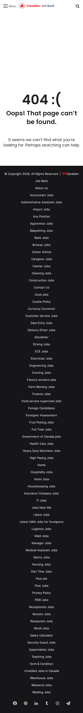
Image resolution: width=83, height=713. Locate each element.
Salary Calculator (41, 635)
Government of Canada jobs (41, 436)
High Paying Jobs (42, 458)
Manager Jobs (41, 543)
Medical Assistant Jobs (42, 550)
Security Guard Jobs (41, 642)
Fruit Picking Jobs (41, 422)
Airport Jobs (41, 209)
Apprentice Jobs (41, 223)
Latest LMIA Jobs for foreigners (41, 521)
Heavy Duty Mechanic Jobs (41, 450)
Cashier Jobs (41, 266)
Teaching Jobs (42, 656)
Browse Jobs (41, 245)
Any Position (41, 216)
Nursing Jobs (41, 564)
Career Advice (41, 252)
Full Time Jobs (42, 429)
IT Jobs (41, 500)
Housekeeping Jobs (41, 486)
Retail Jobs (41, 628)
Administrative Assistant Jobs (41, 202)
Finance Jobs (41, 394)
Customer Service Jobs (41, 316)
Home (41, 465)
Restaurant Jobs (41, 621)
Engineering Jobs (41, 365)
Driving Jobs (41, 344)
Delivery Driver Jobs (41, 330)
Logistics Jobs (41, 529)
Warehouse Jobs (41, 678)
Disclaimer (41, 337)
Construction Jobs (41, 280)
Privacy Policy (41, 592)
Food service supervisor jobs (42, 401)
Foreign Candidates (41, 408)
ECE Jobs (41, 351)
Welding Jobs (41, 692)
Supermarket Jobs (41, 649)
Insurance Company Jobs (41, 493)
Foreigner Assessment (41, 415)
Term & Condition (41, 664)
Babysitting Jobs (41, 230)
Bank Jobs (42, 237)
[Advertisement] (41, 49)
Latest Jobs (41, 514)
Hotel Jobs (41, 479)
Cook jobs (41, 294)
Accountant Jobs (41, 195)
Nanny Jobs (41, 557)
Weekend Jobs (41, 685)
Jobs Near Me (41, 507)
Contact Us (41, 287)
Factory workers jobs (41, 379)
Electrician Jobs (41, 358)
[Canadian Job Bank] (37, 6)
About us (41, 188)
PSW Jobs (41, 600)
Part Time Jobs (41, 571)
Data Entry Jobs (41, 323)
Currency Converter (41, 308)
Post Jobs (41, 585)
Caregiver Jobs (41, 259)
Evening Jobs (41, 372)
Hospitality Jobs (42, 472)
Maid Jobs (42, 536)
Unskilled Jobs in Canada (41, 671)
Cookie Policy (41, 301)
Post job (41, 578)
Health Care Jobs (42, 443)
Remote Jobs (42, 614)
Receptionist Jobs (41, 607)
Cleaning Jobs (41, 273)
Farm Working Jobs (41, 387)
